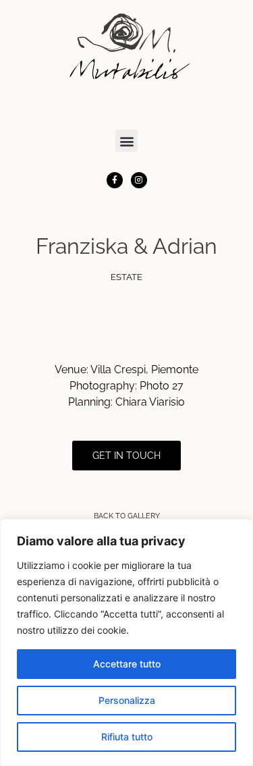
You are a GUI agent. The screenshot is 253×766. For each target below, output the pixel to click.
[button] (126, 141)
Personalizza (127, 700)
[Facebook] (115, 180)
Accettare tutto (127, 663)
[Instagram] (139, 180)
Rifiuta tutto (126, 736)
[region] (126, 642)
